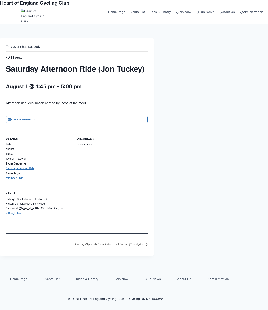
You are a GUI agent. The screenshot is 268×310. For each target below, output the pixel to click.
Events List (137, 12)
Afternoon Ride (14, 178)
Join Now (121, 279)
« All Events (14, 57)
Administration (218, 279)
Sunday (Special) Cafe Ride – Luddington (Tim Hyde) (109, 244)
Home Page (116, 12)
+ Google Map (14, 213)
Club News (153, 279)
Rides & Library (87, 279)
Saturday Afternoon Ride (20, 168)
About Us (184, 279)
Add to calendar (22, 119)
